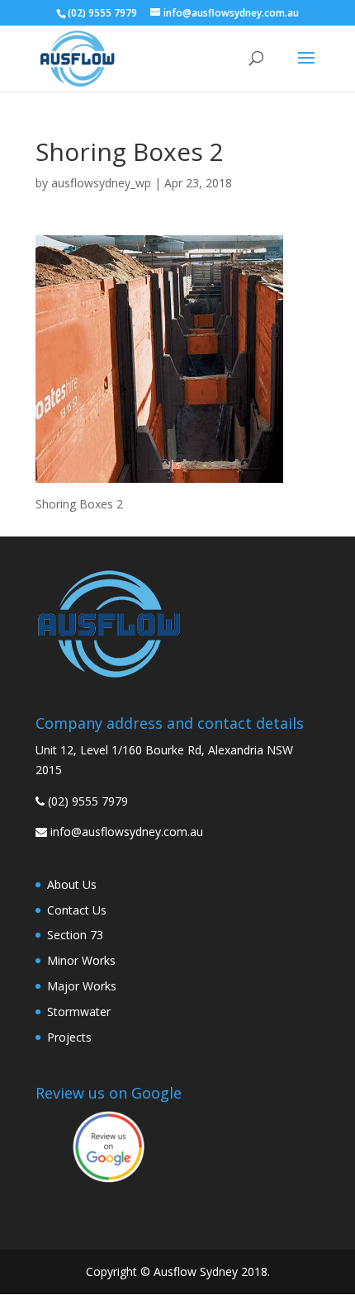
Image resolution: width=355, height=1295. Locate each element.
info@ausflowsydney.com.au (126, 831)
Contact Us (76, 910)
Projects (69, 1037)
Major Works (81, 986)
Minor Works (81, 960)
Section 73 (75, 935)
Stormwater (79, 1011)
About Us (72, 884)
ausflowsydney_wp (101, 183)
